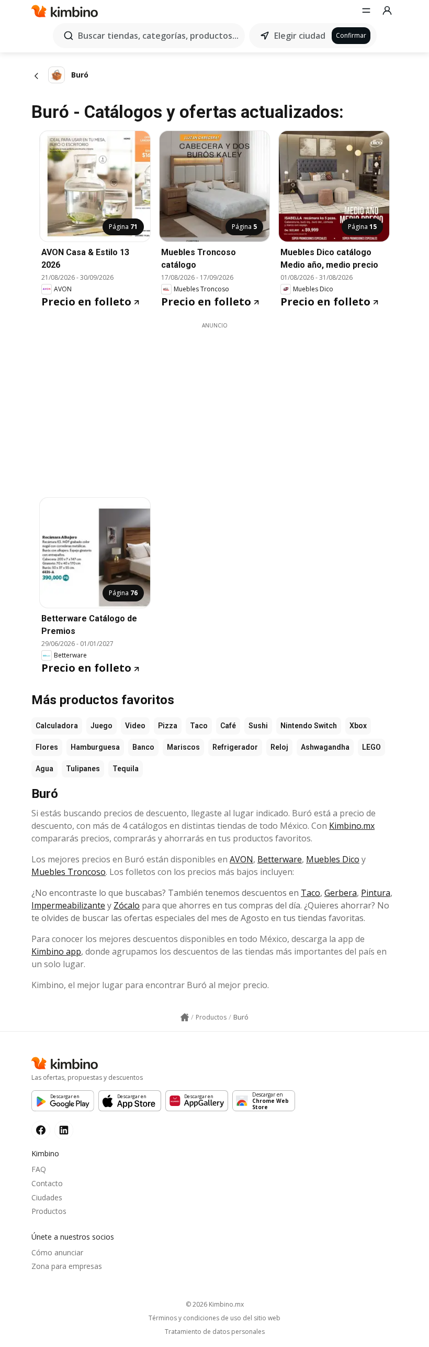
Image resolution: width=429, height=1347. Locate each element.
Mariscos (183, 747)
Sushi (258, 725)
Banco (143, 747)
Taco (199, 725)
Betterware (279, 859)
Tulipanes (83, 768)
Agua (44, 768)
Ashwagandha (325, 747)
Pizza (167, 725)
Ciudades (46, 1197)
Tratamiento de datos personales (215, 1332)
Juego (101, 725)
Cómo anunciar (57, 1252)
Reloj (279, 747)
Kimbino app (56, 951)
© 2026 (215, 1304)
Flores (47, 747)
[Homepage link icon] (184, 1017)
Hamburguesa (95, 747)
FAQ (38, 1169)
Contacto (47, 1183)
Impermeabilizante (68, 905)
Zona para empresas (66, 1266)
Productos (48, 1211)
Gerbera (340, 893)
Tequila (125, 768)
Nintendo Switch (308, 725)
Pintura (375, 893)
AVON (241, 859)
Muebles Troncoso (68, 872)
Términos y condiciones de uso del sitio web (214, 1318)
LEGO (371, 747)
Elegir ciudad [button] (299, 35)
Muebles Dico (332, 859)
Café (228, 725)
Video (135, 725)
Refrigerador (235, 747)
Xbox (358, 725)
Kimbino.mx (352, 825)
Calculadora (57, 725)
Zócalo (127, 905)
